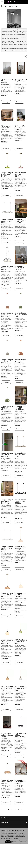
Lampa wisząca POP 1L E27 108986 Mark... (20, 408)
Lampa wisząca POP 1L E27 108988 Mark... (7, 408)
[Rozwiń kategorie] (2, 2)
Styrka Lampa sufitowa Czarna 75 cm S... (7, 735)
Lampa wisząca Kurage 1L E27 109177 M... (7, 174)
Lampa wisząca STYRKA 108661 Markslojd (7, 782)
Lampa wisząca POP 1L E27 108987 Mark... (20, 361)
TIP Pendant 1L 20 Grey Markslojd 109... (21, 81)
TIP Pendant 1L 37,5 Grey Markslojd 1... (19, 127)
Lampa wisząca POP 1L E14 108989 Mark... (7, 361)
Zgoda (8, 842)
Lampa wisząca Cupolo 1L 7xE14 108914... (20, 454)
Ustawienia (23, 842)
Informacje (4, 822)
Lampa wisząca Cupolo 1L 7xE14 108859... (7, 548)
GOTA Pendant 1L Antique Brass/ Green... (21, 641)
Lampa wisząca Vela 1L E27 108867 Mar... (7, 501)
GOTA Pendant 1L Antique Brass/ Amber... (7, 688)
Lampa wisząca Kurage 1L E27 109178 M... (20, 174)
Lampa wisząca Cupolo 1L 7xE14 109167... (7, 268)
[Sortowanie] (25, 56)
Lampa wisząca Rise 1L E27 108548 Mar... (20, 595)
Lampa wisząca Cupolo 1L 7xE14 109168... (7, 221)
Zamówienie (5, 818)
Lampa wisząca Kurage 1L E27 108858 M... (7, 595)
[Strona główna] (14, 2)
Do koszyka (6, 102)
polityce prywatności (12, 838)
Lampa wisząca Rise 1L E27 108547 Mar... (7, 641)
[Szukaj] (5, 2)
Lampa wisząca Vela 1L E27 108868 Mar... (7, 454)
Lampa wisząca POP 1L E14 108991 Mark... (21, 314)
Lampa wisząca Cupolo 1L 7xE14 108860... (20, 501)
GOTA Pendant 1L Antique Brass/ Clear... (21, 688)
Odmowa (15, 842)
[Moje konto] (26, 2)
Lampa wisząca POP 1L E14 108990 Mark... (7, 314)
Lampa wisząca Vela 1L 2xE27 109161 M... (20, 221)
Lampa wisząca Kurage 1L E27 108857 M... (20, 548)
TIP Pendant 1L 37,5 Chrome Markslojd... (6, 127)
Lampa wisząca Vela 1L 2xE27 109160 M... (20, 268)
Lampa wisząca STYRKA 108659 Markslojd (20, 782)
